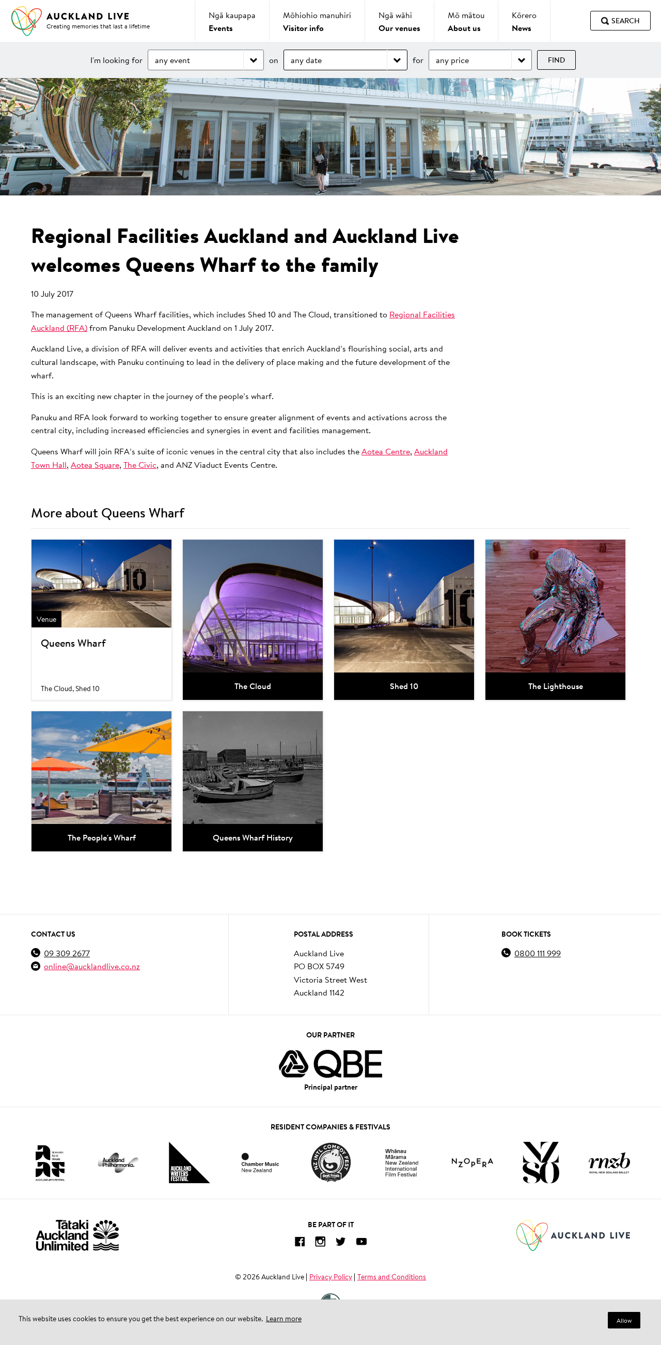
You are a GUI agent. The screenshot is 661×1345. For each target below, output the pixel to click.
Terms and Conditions (391, 1276)
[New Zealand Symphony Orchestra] (541, 1162)
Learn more (284, 1318)
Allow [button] (624, 1320)
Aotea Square (95, 464)
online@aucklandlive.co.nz (92, 965)
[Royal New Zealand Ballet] (609, 1162)
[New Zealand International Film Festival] (401, 1163)
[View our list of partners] (330, 1064)
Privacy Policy (330, 1276)
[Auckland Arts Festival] (49, 1162)
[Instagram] (320, 1243)
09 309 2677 (67, 952)
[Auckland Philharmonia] (118, 1162)
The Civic (139, 464)
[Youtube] (361, 1243)
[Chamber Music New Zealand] (260, 1162)
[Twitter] (341, 1243)
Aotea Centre (385, 451)
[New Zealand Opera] (472, 1163)
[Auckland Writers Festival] (189, 1162)
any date (306, 59)
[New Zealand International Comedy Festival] (330, 1162)
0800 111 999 (537, 952)
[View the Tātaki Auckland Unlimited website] (77, 1235)
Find (556, 60)
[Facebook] (299, 1243)
